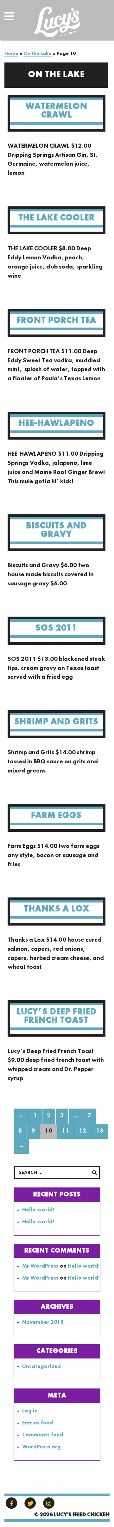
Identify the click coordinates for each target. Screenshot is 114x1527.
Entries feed (37, 1423)
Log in (30, 1411)
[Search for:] (57, 1172)
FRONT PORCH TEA (56, 320)
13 (100, 1131)
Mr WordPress (40, 1266)
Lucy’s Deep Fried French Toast (56, 1016)
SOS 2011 (56, 628)
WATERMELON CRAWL (56, 110)
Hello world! (38, 1210)
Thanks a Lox (56, 909)
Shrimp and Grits (56, 722)
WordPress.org (41, 1447)
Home (11, 53)
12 (82, 1131)
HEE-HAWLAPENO (56, 423)
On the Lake (37, 53)
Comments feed (42, 1435)
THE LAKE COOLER (56, 218)
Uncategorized (41, 1366)
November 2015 (42, 1322)
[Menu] (16, 21)
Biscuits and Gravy (56, 530)
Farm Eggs (56, 815)
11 (65, 1131)
